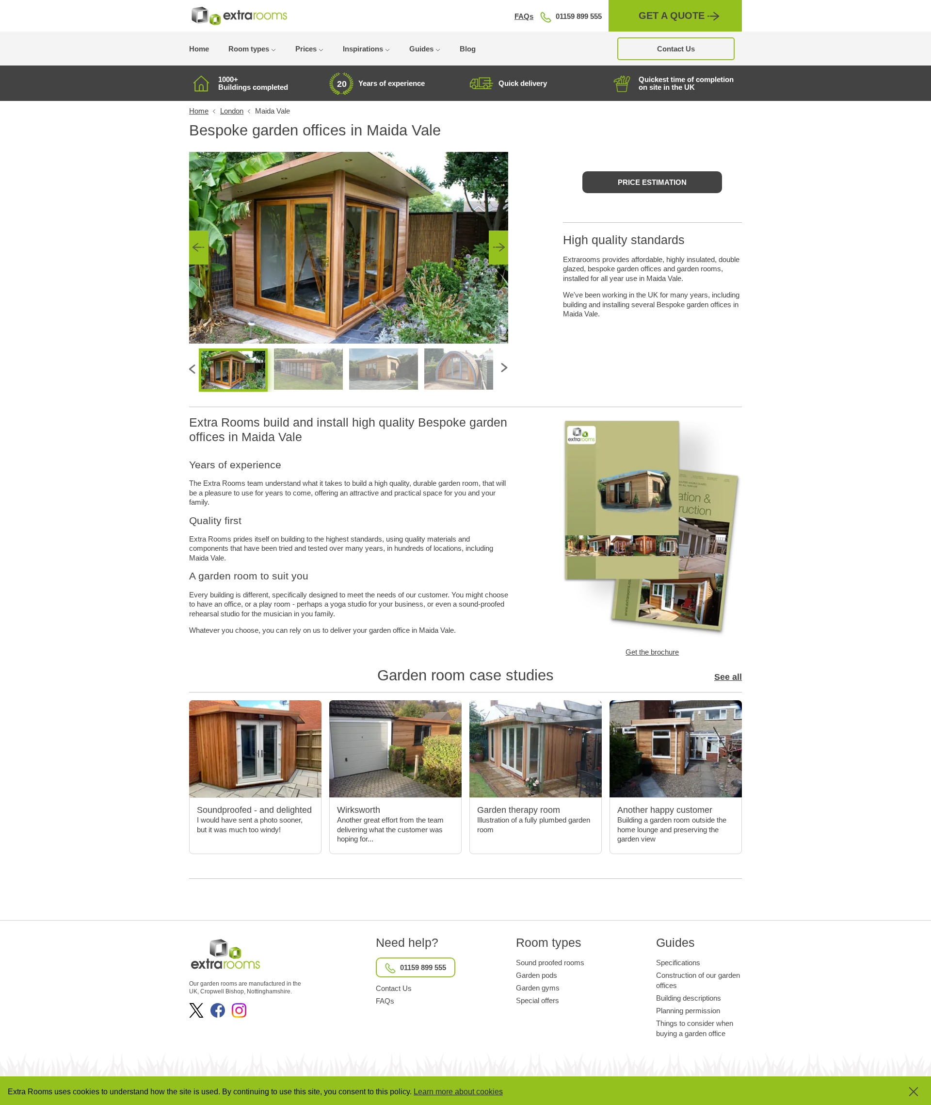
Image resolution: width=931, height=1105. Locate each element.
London (231, 111)
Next (498, 247)
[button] (907, 1092)
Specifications (678, 962)
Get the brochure (652, 652)
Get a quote (672, 15)
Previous (199, 247)
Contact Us (676, 49)
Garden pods (536, 975)
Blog (468, 49)
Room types (248, 49)
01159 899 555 (579, 16)
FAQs (523, 16)
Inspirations (363, 49)
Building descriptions (688, 998)
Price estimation (652, 182)
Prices (306, 49)
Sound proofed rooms (550, 962)
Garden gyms (538, 988)
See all (728, 677)
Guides (421, 49)
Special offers (537, 1000)
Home (199, 49)
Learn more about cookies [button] (458, 1092)
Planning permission (688, 1010)
